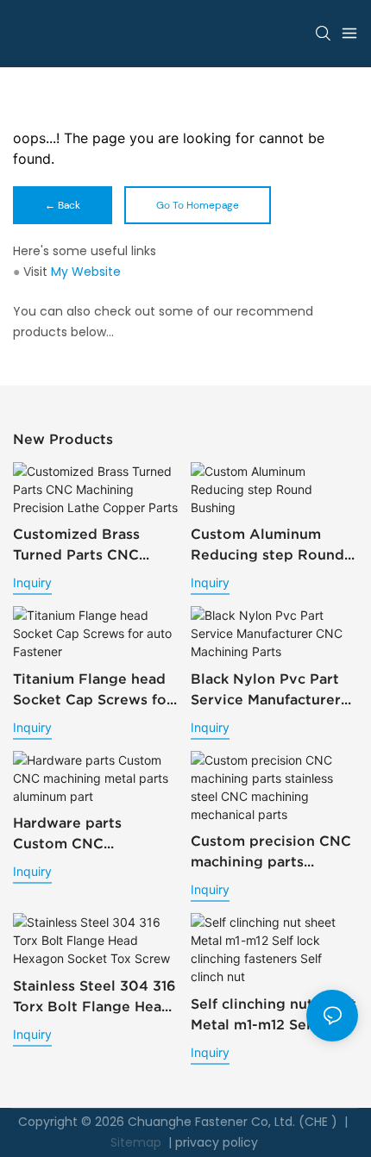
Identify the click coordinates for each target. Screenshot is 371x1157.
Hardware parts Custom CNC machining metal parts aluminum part (91, 834)
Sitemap (135, 1142)
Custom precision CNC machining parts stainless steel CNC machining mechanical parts (271, 852)
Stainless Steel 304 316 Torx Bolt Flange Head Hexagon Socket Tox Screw (94, 997)
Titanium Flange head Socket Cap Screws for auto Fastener (93, 690)
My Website (86, 271)
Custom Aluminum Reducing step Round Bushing (267, 545)
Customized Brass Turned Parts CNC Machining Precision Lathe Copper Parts (83, 545)
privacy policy (216, 1142)
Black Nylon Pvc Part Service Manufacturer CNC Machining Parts (266, 690)
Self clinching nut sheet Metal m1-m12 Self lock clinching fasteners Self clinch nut (273, 1015)
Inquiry (32, 582)
